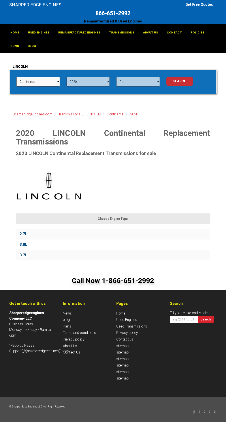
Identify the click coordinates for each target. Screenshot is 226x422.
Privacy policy (74, 339)
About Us (150, 32)
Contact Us (71, 352)
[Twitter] (199, 413)
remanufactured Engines (79, 32)
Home (14, 32)
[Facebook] (194, 413)
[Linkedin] (204, 413)
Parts (67, 326)
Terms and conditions (79, 333)
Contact (174, 32)
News (14, 46)
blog (32, 46)
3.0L (23, 244)
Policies (197, 32)
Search (206, 319)
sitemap (122, 346)
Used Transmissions (131, 326)
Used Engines (38, 32)
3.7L (23, 255)
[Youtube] (215, 413)
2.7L (23, 233)
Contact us (124, 339)
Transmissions (121, 32)
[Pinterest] (210, 413)
